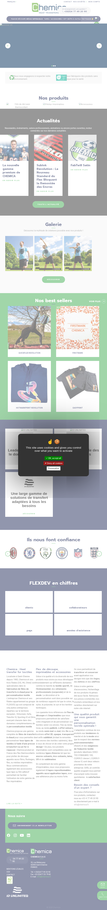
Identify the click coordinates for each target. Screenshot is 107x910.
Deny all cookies (54, 463)
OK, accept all (54, 458)
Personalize (53, 468)
